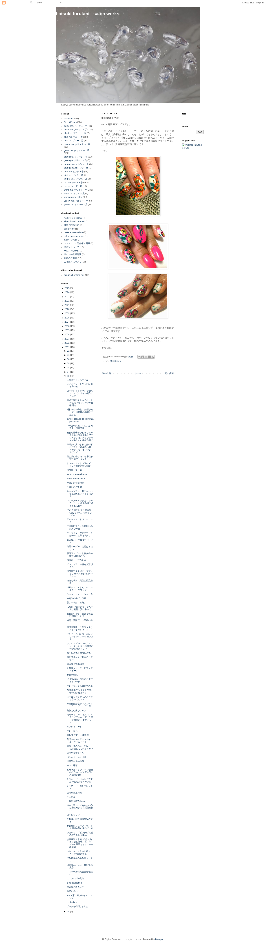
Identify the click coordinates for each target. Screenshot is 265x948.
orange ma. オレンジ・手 (76, 164)
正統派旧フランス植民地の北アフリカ (80, 527)
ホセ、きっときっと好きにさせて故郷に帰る (80, 852)
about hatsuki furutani (74, 221)
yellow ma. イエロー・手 (76, 201)
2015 (67, 330)
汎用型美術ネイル (75, 753)
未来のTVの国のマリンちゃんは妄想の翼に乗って (80, 608)
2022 (67, 301)
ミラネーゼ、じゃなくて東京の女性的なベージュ (80, 780)
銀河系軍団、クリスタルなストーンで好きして (80, 628)
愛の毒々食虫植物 (75, 663)
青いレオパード (74, 726)
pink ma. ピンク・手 (74, 171)
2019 (67, 313)
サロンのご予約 (71, 251)
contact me (69, 229)
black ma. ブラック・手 (75, 129)
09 (68, 363)
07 (68, 372)
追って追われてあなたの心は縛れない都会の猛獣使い (80, 808)
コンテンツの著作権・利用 (77, 243)
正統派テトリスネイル (77, 380)
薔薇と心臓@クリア (76, 710)
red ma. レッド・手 (73, 182)
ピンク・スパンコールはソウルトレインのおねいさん (80, 637)
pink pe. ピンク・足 (73, 175)
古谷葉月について (72, 261)
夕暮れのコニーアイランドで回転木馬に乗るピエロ (80, 827)
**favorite (68, 118)
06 (68, 376)
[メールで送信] (139, 357)
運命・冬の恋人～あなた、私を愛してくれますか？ (80, 747)
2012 (67, 343)
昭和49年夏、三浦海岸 (78, 735)
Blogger (159, 939)
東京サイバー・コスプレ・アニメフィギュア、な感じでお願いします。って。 (80, 718)
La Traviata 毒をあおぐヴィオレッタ (80, 680)
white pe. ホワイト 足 (74, 193)
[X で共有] (146, 357)
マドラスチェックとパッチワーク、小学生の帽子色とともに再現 (80, 503)
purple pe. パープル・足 (75, 179)
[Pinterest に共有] (153, 357)
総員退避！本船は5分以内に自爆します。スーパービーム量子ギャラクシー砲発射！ (80, 843)
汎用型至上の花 (74, 793)
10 (68, 359)
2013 (67, 339)
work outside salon (73, 197)
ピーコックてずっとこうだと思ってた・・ (80, 698)
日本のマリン (73, 815)
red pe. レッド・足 (73, 186)
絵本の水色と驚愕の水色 (78, 653)
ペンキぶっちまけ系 (76, 757)
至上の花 (71, 797)
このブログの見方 (75, 878)
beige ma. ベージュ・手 (75, 126)
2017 (67, 322)
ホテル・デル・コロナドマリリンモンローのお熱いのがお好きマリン (80, 646)
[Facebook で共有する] (149, 357)
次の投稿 (106, 373)
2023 (67, 296)
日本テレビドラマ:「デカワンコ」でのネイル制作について (80, 393)
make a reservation (73, 232)
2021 (67, 305)
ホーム (138, 373)
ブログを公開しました (77, 906)
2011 (67, 347)
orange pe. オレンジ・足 (76, 168)
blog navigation (71, 225)
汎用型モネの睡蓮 (75, 761)
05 (68, 911)
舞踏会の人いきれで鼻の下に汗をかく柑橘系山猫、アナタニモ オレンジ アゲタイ (80, 448)
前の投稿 (169, 373)
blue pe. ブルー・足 (73, 140)
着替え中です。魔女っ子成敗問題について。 (80, 614)
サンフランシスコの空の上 (80, 686)
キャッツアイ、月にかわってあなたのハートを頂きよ (80, 494)
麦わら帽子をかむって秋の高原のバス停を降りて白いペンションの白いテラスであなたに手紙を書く (80, 436)
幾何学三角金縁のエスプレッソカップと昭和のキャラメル (80, 574)
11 (68, 355)
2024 (67, 292)
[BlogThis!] (142, 357)
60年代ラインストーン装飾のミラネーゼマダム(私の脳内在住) (80, 772)
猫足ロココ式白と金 (76, 560)
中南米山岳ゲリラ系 (76, 598)
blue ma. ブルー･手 (73, 137)
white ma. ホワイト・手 (75, 190)
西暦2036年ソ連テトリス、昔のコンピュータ (80, 691)
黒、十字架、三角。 (76, 602)
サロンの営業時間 (72, 254)
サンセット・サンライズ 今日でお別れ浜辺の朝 (80, 464)
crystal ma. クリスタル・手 (77, 144)
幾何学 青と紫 (74, 470)
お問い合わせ (70, 240)
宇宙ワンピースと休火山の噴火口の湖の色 (80, 554)
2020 (67, 309)
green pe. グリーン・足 (75, 160)
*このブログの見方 (73, 218)
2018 (67, 317)
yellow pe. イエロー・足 (75, 204)
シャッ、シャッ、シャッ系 (80, 594)
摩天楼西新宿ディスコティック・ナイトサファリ (80, 704)
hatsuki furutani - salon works (87, 13)
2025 (67, 288)
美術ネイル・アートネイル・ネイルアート (78, 740)
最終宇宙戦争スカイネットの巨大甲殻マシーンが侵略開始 (80, 403)
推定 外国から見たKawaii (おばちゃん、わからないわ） (79, 512)
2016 (67, 326)
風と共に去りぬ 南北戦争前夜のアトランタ (80, 457)
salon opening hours (74, 236)
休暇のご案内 (70, 258)
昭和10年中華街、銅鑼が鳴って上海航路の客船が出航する (80, 412)
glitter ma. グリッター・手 (76, 150)
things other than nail (74, 275)
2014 (67, 334)
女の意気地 (72, 675)
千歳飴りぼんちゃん (76, 801)
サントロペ (72, 731)
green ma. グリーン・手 (75, 157)
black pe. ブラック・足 (75, 133)
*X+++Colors (115, 361)
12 (68, 351)
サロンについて (71, 247)
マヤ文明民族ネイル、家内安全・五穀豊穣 (80, 427)
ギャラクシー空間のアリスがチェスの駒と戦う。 (80, 534)
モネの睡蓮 (72, 765)
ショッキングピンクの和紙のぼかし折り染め (80, 833)
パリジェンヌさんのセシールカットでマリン (80, 588)
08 (68, 367)
